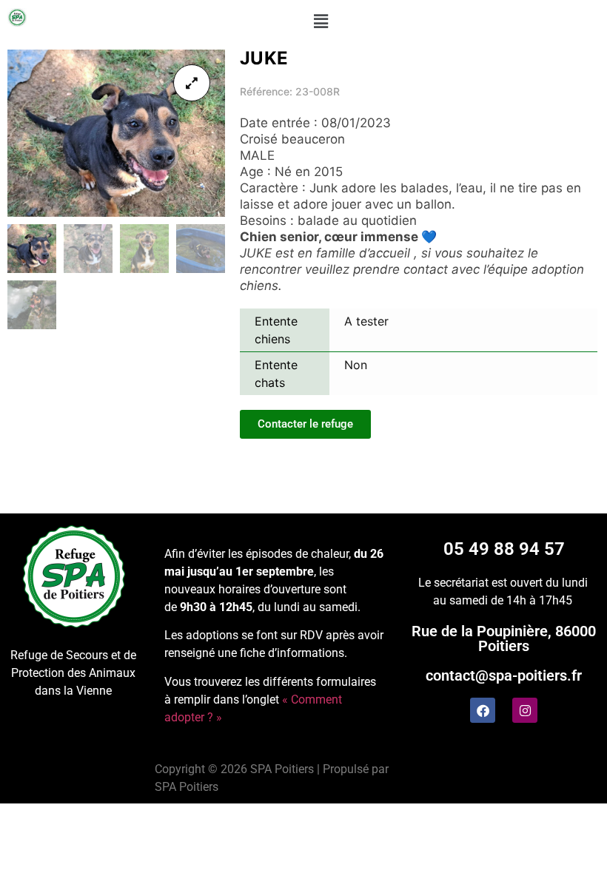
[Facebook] (482, 710)
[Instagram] (524, 710)
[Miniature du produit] (191, 82)
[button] (320, 21)
